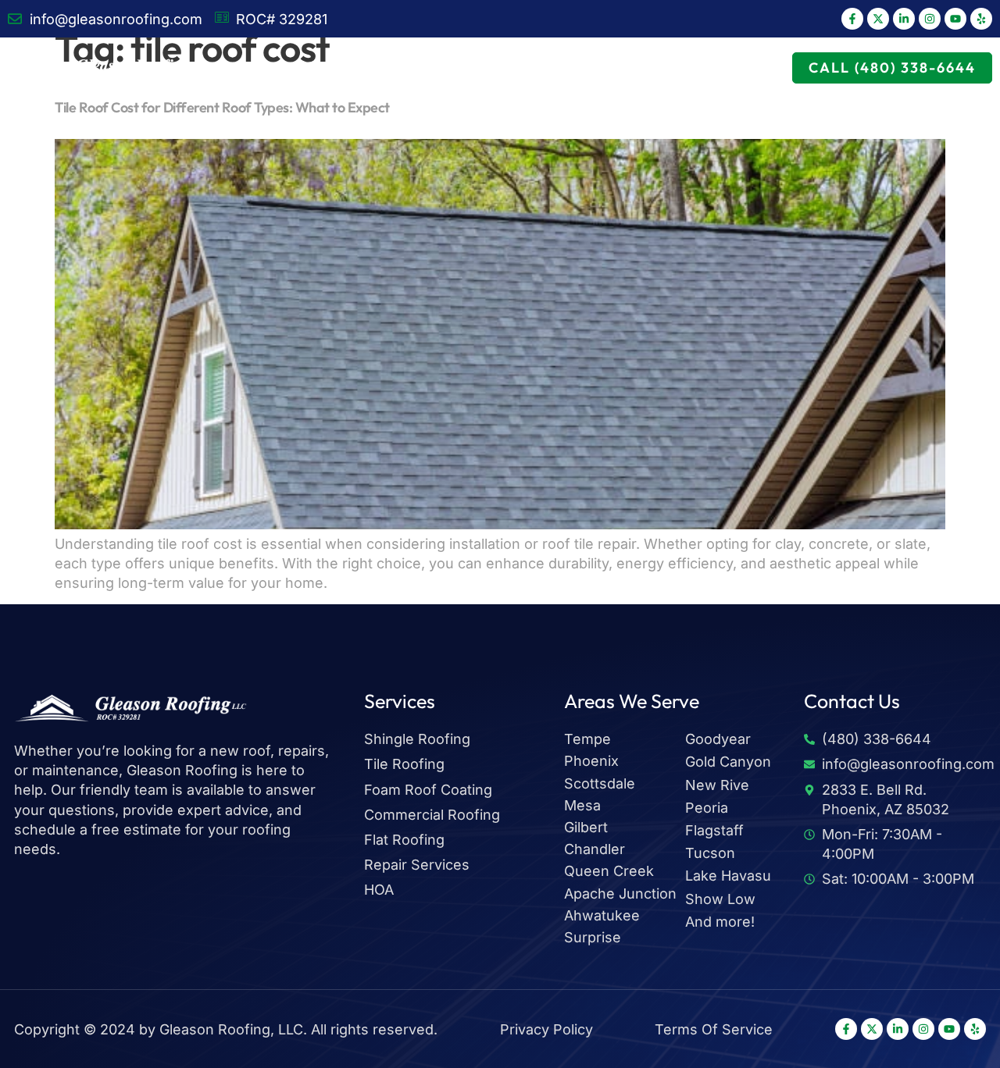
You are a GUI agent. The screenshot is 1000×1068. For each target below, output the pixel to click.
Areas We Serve (516, 67)
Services (318, 67)
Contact (741, 67)
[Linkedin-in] (904, 19)
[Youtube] (955, 19)
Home (252, 67)
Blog (676, 67)
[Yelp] (981, 19)
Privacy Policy (546, 1029)
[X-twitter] (878, 19)
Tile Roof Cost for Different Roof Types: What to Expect (222, 107)
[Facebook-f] (852, 19)
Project (613, 67)
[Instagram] (930, 19)
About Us (416, 67)
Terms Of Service (714, 1029)
